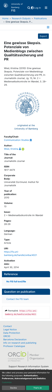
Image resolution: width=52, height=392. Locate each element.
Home (5, 18)
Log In (37, 7)
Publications (40, 18)
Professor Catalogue (14, 346)
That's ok (37, 388)
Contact (7, 326)
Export (43, 36)
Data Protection (11, 332)
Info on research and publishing (19, 342)
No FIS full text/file (16, 281)
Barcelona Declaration (14, 339)
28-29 (7, 224)
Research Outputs (21, 18)
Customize (7, 382)
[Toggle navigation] (46, 8)
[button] (32, 7)
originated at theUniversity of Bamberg (26, 127)
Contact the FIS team (17, 299)
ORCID (6, 336)
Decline (13, 388)
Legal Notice (10, 329)
